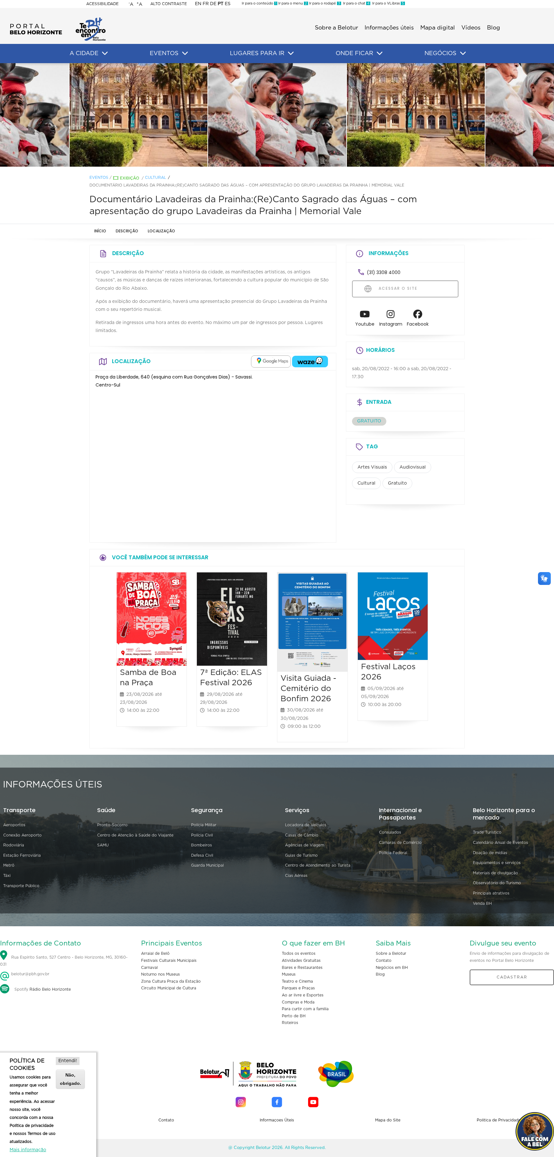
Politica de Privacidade (499, 1120)
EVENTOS (164, 53)
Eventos (98, 177)
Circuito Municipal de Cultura (168, 988)
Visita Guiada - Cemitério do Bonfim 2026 (308, 688)
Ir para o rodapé (324, 3)
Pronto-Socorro (112, 825)
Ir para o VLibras (387, 3)
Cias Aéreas (296, 876)
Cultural (155, 177)
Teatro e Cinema (297, 981)
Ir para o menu (292, 3)
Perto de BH (294, 1016)
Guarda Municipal (207, 865)
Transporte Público (21, 886)
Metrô (8, 865)
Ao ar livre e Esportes (302, 995)
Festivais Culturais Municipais (169, 960)
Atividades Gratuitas (301, 960)
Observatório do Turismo (497, 883)
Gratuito (397, 483)
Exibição (129, 178)
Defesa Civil (202, 855)
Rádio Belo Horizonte (50, 989)
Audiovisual (412, 467)
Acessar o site (397, 288)
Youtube (364, 324)
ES (228, 4)
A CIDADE (84, 53)
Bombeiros (201, 845)
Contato (383, 960)
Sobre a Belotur (336, 28)
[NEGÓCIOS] (463, 53)
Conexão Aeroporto (22, 835)
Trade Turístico (487, 832)
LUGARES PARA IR (257, 53)
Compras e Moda (298, 1002)
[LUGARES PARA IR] (291, 53)
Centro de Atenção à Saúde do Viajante (135, 835)
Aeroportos (14, 825)
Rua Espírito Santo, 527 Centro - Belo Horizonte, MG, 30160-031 (64, 961)
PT (220, 4)
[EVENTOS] (185, 53)
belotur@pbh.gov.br (29, 974)
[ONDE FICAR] (379, 53)
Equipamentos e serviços (497, 863)
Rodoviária (13, 845)
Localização (161, 231)
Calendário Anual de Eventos (500, 843)
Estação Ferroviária (22, 855)
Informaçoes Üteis (277, 1120)
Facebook (418, 324)
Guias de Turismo (301, 855)
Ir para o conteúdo (259, 3)
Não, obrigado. (70, 1079)
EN (198, 4)
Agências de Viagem (304, 845)
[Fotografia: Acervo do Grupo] (277, 115)
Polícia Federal (393, 853)
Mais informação (28, 1150)
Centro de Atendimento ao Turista (317, 865)
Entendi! (67, 1061)
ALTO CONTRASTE (168, 4)
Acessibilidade (102, 4)
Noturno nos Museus (160, 974)
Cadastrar (512, 977)
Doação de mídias (490, 853)
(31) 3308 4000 (383, 272)
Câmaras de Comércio (400, 843)
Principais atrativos (491, 893)
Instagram (390, 324)
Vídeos (471, 28)
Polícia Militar (203, 825)
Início (100, 231)
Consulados (390, 832)
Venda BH (482, 903)
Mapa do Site (387, 1120)
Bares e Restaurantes (302, 968)
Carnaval (149, 968)
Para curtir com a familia (305, 1009)
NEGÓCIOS (440, 53)
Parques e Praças (298, 988)
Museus (289, 974)
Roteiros (290, 1023)
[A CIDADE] (105, 53)
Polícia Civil (202, 835)
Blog (493, 28)
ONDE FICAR (354, 53)
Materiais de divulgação (495, 873)
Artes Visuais (372, 467)
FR (206, 4)
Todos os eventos (298, 953)
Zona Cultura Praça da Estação (171, 981)
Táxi (7, 876)
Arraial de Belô (155, 953)
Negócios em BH (392, 968)
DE (213, 4)
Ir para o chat (355, 3)
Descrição (127, 231)
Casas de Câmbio (301, 835)
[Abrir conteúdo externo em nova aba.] (271, 361)
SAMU (103, 845)
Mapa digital (437, 28)
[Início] (58, 19)
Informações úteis (389, 28)
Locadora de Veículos (305, 825)
